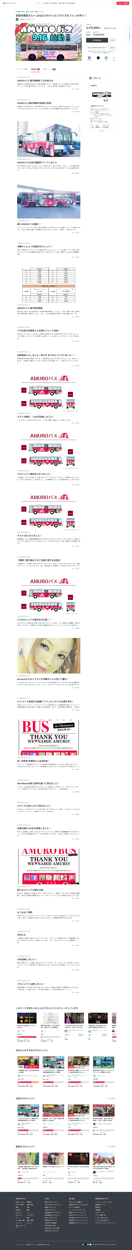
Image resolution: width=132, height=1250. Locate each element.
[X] (98, 57)
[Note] (114, 57)
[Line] (106, 57)
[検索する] (38, 3)
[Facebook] (89, 57)
